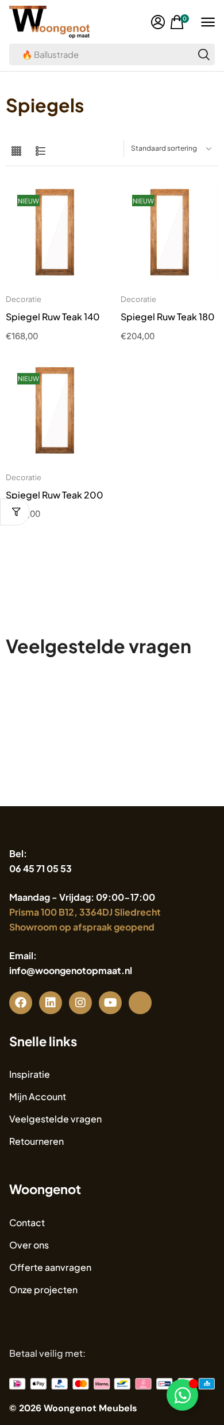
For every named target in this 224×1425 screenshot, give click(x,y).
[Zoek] (204, 54)
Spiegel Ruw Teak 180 (168, 317)
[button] (158, 22)
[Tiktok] (140, 1002)
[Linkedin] (50, 1002)
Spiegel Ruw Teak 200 (54, 495)
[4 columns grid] (16, 151)
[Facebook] (20, 1002)
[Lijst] (40, 151)
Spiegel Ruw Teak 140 (53, 317)
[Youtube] (110, 1002)
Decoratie (23, 299)
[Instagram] (80, 1002)
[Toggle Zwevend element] (182, 1395)
